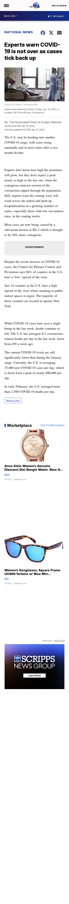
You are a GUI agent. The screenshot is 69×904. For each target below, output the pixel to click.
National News (18, 32)
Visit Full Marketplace (52, 425)
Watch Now (58, 6)
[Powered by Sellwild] (59, 641)
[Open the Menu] (6, 5)
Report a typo (13, 400)
